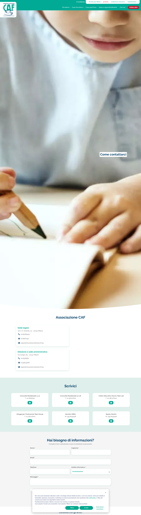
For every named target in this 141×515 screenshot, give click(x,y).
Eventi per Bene (94, 2)
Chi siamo (65, 7)
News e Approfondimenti (108, 7)
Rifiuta (72, 507)
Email (32, 457)
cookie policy (92, 498)
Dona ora (133, 7)
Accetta (86, 507)
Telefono (33, 467)
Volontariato (132, 2)
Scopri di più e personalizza (100, 508)
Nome (32, 448)
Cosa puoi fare (91, 7)
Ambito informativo (78, 467)
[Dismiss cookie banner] (105, 493)
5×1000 (105, 2)
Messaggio (34, 477)
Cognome (75, 448)
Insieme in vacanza (118, 2)
